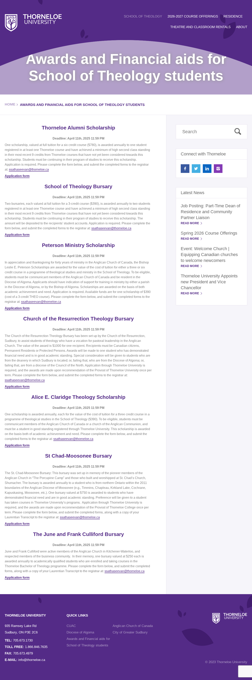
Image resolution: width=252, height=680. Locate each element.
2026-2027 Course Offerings (193, 16)
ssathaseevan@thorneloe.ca (29, 169)
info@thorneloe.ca (31, 660)
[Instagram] (218, 168)
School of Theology (143, 16)
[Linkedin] (207, 168)
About (241, 27)
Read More (190, 223)
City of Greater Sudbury (130, 632)
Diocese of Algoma (80, 632)
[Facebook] (185, 168)
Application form (17, 176)
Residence (233, 16)
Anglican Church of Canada (133, 626)
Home (10, 104)
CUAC (71, 626)
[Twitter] (196, 168)
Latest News (192, 192)
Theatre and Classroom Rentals (200, 27)
